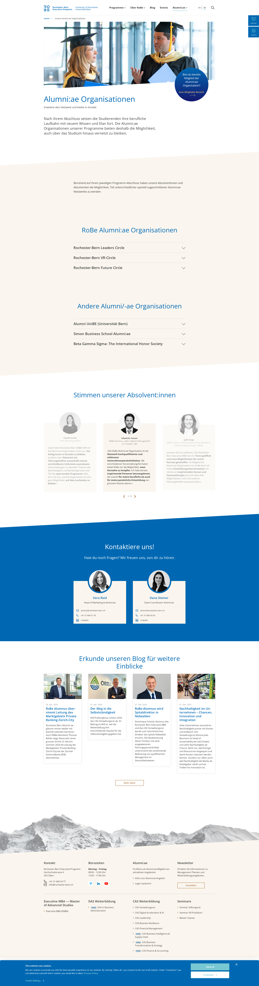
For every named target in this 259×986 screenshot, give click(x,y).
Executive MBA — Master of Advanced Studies (62, 903)
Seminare (184, 901)
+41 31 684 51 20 (88, 615)
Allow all (210, 967)
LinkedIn (85, 620)
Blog (152, 7)
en (199, 7)
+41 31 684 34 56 (147, 615)
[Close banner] (236, 964)
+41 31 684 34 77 (57, 881)
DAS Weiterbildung (101, 901)
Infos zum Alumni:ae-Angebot (150, 878)
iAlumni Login (180, 4)
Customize (208, 975)
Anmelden (191, 885)
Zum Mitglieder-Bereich (191, 92)
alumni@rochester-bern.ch (93, 610)
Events (164, 7)
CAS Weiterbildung (146, 901)
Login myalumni (143, 883)
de (204, 7)
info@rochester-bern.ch (61, 884)
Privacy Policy (91, 973)
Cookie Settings (33, 981)
